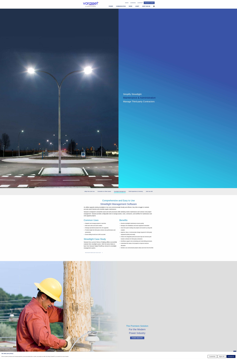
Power (111, 6)
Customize (212, 356)
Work (130, 6)
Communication (121, 6)
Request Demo (149, 2)
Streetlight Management (120, 191)
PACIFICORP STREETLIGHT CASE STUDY (93, 252)
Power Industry (137, 338)
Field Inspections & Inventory (136, 191)
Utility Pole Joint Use (89, 191)
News (126, 2)
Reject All (221, 356)
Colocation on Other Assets (104, 191)
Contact (140, 2)
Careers (133, 2)
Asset (137, 6)
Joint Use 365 (146, 6)
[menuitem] (110, 6)
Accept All (231, 356)
